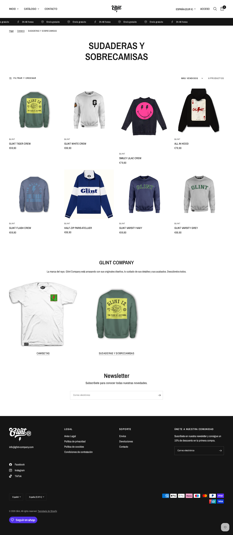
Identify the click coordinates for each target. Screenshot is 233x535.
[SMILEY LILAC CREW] (144, 117)
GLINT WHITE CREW (75, 144)
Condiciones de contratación (78, 452)
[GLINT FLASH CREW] (34, 194)
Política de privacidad (75, 441)
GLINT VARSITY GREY (186, 228)
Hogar (11, 30)
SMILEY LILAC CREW (130, 158)
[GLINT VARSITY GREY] (199, 194)
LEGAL (68, 429)
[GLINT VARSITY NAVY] (144, 194)
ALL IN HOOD (181, 144)
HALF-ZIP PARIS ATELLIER (78, 228)
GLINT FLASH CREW (20, 228)
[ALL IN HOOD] (199, 110)
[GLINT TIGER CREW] (34, 110)
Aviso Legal (70, 436)
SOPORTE (125, 429)
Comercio (21, 30)
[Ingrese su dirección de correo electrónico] (159, 395)
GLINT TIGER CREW (20, 144)
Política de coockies (74, 447)
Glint (12, 139)
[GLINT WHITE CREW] (89, 110)
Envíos (122, 436)
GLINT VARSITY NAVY (130, 228)
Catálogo (30, 9)
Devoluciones (126, 441)
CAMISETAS (43, 353)
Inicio (12, 9)
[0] (221, 9)
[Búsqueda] (215, 9)
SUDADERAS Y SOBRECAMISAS (116, 353)
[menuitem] (15, 9)
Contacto (51, 9)
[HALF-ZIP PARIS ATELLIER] (89, 194)
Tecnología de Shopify (47, 511)
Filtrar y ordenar (24, 78)
